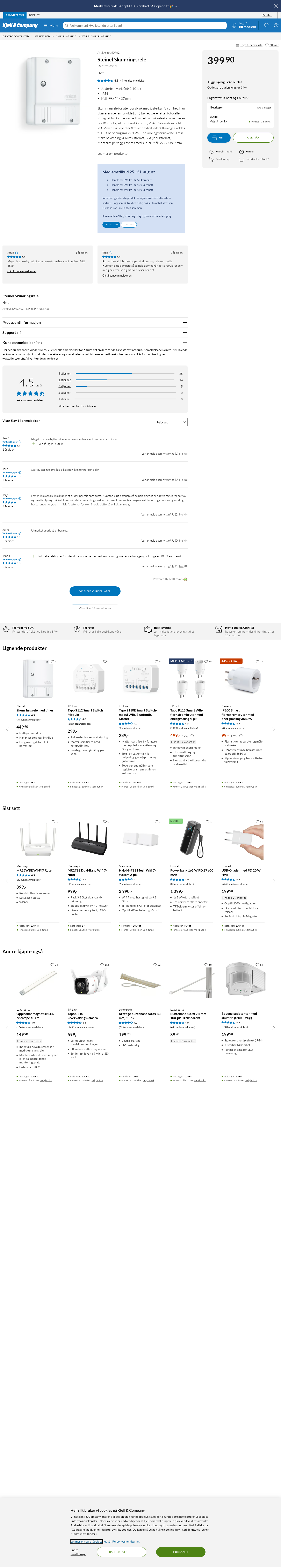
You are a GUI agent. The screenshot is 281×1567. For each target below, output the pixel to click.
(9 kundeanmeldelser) (130, 728)
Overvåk (253, 137)
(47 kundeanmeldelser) (234, 728)
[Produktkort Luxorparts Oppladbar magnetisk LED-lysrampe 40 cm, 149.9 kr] (38, 982)
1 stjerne (64, 399)
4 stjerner (64, 380)
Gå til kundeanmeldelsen (21, 271)
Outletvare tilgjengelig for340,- (227, 87)
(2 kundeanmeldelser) (79, 723)
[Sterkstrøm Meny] (53, 36)
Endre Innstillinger (78, 1552)
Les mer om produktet (113, 153)
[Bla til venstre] (7, 729)
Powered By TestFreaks (167, 579)
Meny (54, 25)
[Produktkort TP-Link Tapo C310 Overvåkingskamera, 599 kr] (89, 982)
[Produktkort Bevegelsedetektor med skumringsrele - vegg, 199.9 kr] (243, 982)
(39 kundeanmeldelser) (131, 1027)
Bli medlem (111, 224)
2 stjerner (64, 392)
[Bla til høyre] (274, 729)
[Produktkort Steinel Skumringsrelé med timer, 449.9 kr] (38, 679)
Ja (173, 453)
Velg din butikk (218, 121)
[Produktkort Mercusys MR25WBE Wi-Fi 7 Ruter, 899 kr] (38, 839)
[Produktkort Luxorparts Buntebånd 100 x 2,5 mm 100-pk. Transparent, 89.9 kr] (192, 982)
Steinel (112, 66)
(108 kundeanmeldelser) (235, 1027)
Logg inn (129, 224)
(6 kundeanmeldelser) (130, 884)
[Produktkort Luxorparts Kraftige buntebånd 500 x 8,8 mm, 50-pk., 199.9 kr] (140, 982)
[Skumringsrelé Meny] (79, 36)
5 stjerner (64, 373)
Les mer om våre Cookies (86, 1541)
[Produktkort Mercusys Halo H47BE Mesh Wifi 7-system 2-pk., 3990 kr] (140, 839)
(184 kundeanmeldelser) (29, 1027)
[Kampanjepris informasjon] (192, 735)
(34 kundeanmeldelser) (28, 719)
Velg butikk (44, 786)
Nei (181, 453)
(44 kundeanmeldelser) (182, 1027)
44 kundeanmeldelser (132, 80)
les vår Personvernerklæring (121, 1541)
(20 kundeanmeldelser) (28, 879)
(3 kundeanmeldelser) (182, 884)
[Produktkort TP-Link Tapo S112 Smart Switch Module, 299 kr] (89, 679)
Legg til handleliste (251, 45)
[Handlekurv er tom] (276, 25)
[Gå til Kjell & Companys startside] (21, 25)
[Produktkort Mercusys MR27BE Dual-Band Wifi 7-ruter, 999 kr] (89, 839)
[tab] (15, 15)
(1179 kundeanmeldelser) (184, 728)
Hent (222, 137)
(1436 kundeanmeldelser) (81, 1027)
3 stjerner (64, 386)
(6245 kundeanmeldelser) (235, 884)
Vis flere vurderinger (94, 591)
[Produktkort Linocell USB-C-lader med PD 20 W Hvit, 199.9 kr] (243, 839)
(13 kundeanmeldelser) (80, 884)
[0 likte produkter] (266, 25)
